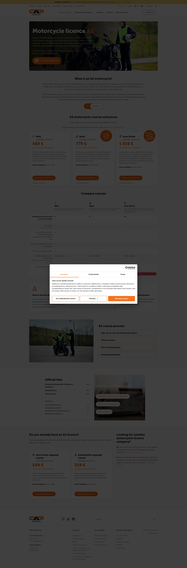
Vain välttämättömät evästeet (65, 298)
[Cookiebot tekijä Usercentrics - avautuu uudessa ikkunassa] (126, 267)
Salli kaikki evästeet (121, 298)
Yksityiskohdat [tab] (93, 274)
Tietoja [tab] (122, 274)
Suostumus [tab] (64, 274)
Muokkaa (92, 298)
